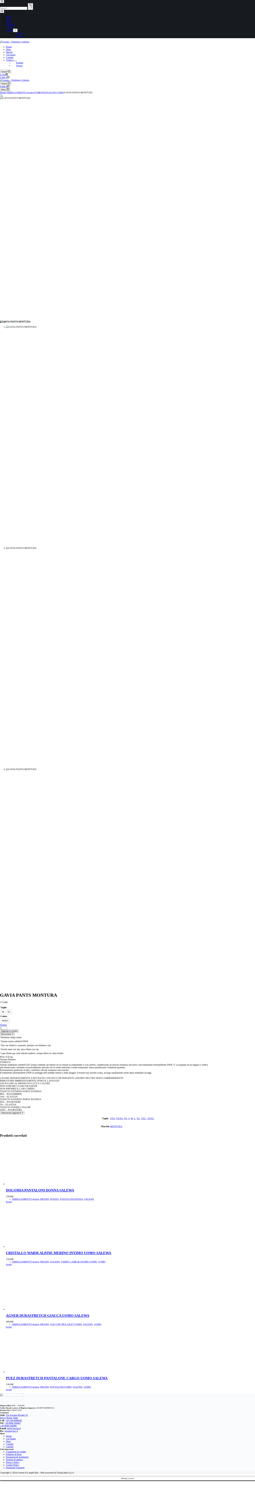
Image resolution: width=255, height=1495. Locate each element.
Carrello (9, 1446)
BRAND (44, 1199)
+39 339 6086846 (13, 1420)
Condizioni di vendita (16, 1451)
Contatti (9, 57)
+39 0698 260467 (12, 1423)
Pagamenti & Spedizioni (17, 1457)
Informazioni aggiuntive (11, 1113)
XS (125, 1118)
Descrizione (6, 1034)
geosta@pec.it (11, 1431)
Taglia (3, 1007)
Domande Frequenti (15, 1467)
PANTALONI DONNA (71, 1199)
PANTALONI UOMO (61, 1387)
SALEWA (89, 1199)
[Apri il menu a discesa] (15, 60)
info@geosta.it (14, 1428)
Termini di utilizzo (14, 1459)
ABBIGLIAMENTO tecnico (25, 1199)
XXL (143, 1118)
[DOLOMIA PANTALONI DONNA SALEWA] (28, 1184)
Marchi (9, 52)
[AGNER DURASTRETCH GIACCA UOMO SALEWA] (28, 1309)
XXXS (119, 1118)
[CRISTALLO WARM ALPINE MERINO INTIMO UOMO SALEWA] (28, 1246)
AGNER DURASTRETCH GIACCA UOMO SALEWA (47, 1315)
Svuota (3, 1025)
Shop (8, 49)
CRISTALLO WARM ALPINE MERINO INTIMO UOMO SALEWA (58, 1253)
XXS (112, 1118)
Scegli (9, 1202)
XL (138, 1118)
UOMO (102, 1262)
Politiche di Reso (14, 1454)
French (19, 65)
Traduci (9, 60)
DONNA (54, 1199)
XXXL (150, 1118)
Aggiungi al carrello (9, 1031)
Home (9, 47)
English (19, 62)
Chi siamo (10, 55)
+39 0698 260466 (8, 1426)
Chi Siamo (11, 1438)
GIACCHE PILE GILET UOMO (66, 1324)
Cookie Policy (12, 1465)
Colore (3, 1016)
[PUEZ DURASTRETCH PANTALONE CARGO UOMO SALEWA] (28, 1372)
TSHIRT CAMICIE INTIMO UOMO (79, 1262)
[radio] (3, 1012)
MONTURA (116, 1126)
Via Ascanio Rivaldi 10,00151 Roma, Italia (14, 1416)
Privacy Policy (12, 1462)
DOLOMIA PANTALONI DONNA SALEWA (40, 1190)
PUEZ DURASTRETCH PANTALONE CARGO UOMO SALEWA (57, 1378)
